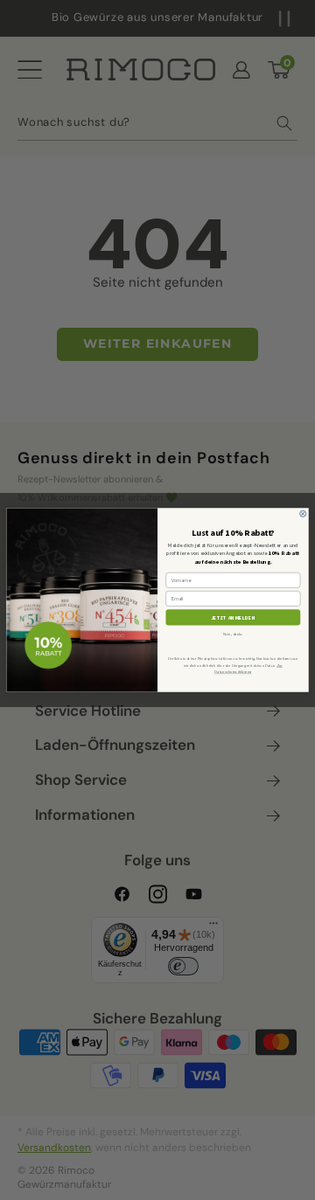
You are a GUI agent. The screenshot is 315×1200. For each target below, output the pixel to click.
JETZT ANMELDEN (233, 617)
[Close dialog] (303, 513)
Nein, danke (233, 633)
